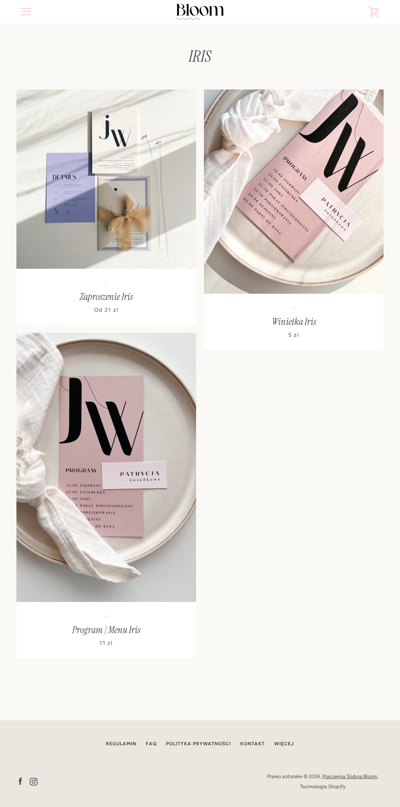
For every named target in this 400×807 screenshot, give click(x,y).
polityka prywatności (198, 743)
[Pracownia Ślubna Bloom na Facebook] (20, 781)
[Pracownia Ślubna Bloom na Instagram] (34, 781)
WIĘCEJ (284, 743)
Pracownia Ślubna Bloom (349, 776)
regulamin (121, 743)
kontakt (252, 743)
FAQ (151, 743)
